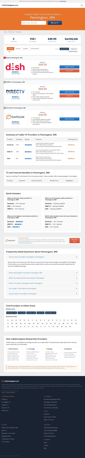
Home (5, 32)
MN (29, 323)
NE (46, 323)
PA (20, 326)
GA (48, 320)
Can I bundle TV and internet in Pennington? (23, 288)
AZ (16, 320)
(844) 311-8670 (69, 67)
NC (72, 323)
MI (25, 323)
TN (36, 326)
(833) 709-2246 (69, 92)
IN (64, 320)
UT (45, 326)
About (45, 442)
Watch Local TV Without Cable (10, 427)
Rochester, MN (31, 313)
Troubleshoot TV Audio (8, 439)
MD (16, 323)
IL (60, 320)
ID (56, 320)
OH (8, 326)
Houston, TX (5, 405)
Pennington (18, 32)
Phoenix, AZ (5, 410)
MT (42, 323)
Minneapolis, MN (11, 313)
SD (32, 326)
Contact (46, 445)
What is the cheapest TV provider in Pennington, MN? (25, 273)
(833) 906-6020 (69, 119)
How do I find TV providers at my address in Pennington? (26, 257)
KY (75, 320)
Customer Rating (73, 51)
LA (8, 323)
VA (53, 326)
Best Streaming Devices (50, 405)
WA (57, 326)
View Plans (69, 71)
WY (70, 326)
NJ (59, 323)
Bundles (25, 48)
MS (33, 323)
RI (24, 326)
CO (28, 320)
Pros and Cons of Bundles (51, 408)
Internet (18, 48)
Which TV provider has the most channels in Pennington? (26, 278)
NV (51, 323)
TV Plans (10, 48)
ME (12, 323)
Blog (45, 448)
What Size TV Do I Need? (8, 433)
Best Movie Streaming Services (52, 399)
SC (28, 326)
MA (21, 323)
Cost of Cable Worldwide (50, 430)
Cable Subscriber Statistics (51, 427)
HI (52, 320)
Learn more (63, 1)
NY (67, 323)
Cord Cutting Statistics (50, 436)
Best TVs (4, 430)
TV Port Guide (5, 442)
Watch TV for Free (49, 420)
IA (67, 320)
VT (49, 326)
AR (20, 320)
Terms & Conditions (10, 392)
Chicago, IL (5, 399)
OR (16, 326)
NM (63, 323)
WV (62, 326)
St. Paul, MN (21, 313)
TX (41, 326)
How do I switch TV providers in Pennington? (23, 294)
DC (40, 320)
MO (38, 323)
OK (12, 326)
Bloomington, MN (51, 313)
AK (12, 320)
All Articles (46, 414)
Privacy (3, 392)
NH (55, 323)
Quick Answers (35, 48)
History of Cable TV (49, 433)
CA (24, 320)
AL (8, 320)
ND (76, 323)
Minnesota (11, 32)
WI (66, 326)
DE (36, 320)
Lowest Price (74, 48)
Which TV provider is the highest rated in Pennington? (26, 283)
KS (71, 320)
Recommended (64, 48)
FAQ (9, 51)
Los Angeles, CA (6, 402)
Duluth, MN (40, 313)
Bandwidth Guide (6, 436)
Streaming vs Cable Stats (50, 402)
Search (56, 23)
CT (32, 320)
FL (44, 320)
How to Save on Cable (50, 417)
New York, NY (5, 408)
